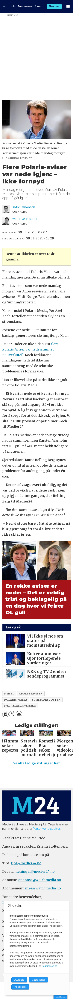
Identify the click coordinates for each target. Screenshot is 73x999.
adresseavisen (30, 693)
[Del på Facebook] (5, 714)
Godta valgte (38, 980)
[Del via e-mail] (19, 714)
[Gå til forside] (4, 6)
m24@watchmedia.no (42, 888)
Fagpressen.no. (50, 966)
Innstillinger (60, 997)
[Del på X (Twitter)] (12, 714)
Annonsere (25, 6)
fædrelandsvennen (20, 705)
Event (39, 6)
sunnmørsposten (46, 699)
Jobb (11, 6)
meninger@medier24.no (34, 872)
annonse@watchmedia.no (39, 880)
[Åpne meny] (68, 6)
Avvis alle (19, 980)
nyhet (9, 693)
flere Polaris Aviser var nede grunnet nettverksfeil (30, 349)
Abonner (54, 6)
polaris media (15, 699)
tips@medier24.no (26, 863)
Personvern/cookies (47, 828)
